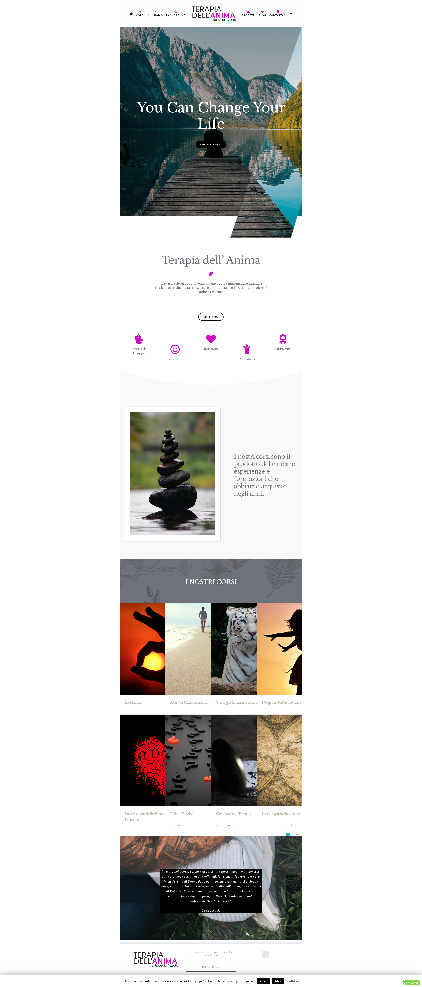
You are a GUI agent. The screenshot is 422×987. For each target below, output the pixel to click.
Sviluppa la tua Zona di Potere (241, 702)
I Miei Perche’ (182, 814)
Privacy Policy (211, 967)
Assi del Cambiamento (189, 702)
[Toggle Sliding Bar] (209, 35)
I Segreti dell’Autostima (281, 702)
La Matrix (133, 702)
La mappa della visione (281, 814)
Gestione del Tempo (233, 814)
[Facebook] (265, 954)
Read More (292, 981)
